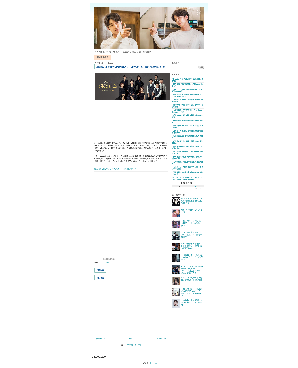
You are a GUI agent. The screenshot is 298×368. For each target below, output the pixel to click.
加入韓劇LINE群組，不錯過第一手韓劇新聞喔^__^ (115, 169)
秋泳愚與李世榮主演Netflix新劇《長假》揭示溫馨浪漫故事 (192, 234)
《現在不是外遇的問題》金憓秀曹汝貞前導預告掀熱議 (191, 223)
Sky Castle (104, 263)
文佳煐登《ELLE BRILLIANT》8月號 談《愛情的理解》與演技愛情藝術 (187, 178)
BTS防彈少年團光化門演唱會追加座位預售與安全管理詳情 (191, 200)
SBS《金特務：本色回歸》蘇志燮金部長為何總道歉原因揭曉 (191, 246)
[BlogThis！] (107, 259)
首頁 (131, 339)
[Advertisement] (131, 120)
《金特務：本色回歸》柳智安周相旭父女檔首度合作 (191, 302)
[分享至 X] (109, 259)
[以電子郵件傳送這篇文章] (104, 259)
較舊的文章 (161, 339)
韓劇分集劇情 (102, 57)
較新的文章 (100, 339)
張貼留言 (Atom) (134, 345)
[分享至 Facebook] (111, 259)
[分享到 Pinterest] (113, 259)
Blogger (153, 363)
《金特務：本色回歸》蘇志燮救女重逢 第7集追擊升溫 (192, 257)
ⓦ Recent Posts (199, 189)
